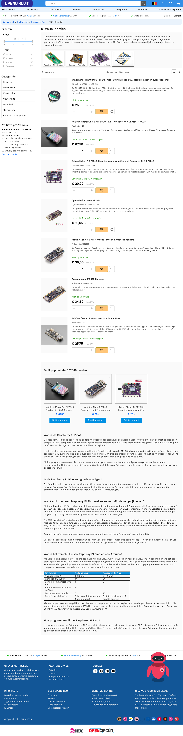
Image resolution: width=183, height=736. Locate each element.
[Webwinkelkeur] (76, 731)
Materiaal (142, 9)
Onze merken (8, 9)
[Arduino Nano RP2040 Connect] (54, 294)
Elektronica (32, 9)
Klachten (8, 708)
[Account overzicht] (168, 4)
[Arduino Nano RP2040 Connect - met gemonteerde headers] (54, 255)
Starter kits (98, 9)
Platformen (55, 9)
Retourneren (10, 698)
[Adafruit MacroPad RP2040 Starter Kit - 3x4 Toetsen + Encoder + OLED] (54, 137)
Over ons (52, 695)
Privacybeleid (11, 704)
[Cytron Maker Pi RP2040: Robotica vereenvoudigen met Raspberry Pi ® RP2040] (54, 176)
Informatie (11, 691)
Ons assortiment (56, 701)
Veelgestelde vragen (58, 708)
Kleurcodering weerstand (105, 704)
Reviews (52, 698)
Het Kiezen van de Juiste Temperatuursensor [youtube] (157, 698)
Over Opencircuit (59, 691)
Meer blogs (141, 708)
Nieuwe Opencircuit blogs (151, 691)
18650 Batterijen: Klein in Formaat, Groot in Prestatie (157, 701)
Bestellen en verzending (17, 695)
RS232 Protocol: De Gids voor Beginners (156, 704)
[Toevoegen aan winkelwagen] (102, 111)
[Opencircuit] (101, 731)
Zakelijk (167, 16)
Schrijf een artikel (101, 698)
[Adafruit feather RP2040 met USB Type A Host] (54, 335)
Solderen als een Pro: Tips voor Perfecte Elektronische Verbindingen (157, 695)
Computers (121, 9)
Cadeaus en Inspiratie (170, 9)
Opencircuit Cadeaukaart (104, 695)
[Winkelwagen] (176, 4)
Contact (177, 16)
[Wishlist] (160, 4)
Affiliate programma (102, 701)
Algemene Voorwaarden (16, 701)
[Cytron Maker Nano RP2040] (54, 215)
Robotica (76, 9)
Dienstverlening (102, 691)
